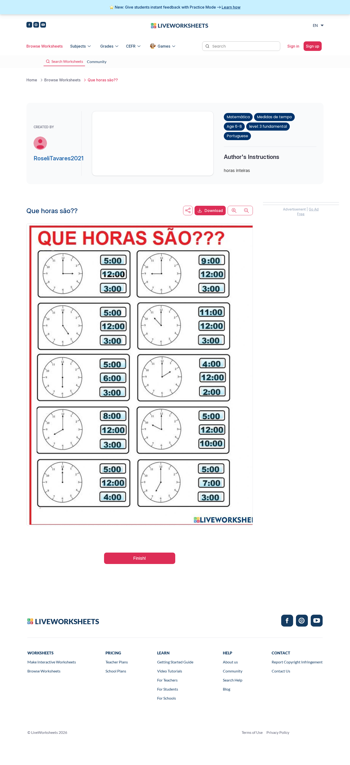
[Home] (179, 25)
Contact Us (281, 671)
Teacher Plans (116, 662)
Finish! (139, 558)
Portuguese (237, 136)
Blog (226, 689)
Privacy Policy (277, 732)
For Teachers (167, 680)
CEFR (130, 46)
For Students (167, 689)
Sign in (293, 46)
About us (230, 662)
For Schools (166, 698)
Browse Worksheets (44, 46)
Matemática (238, 117)
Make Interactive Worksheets (51, 662)
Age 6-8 (234, 126)
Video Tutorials (169, 671)
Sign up (312, 46)
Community (232, 671)
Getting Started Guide (175, 662)
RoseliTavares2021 (59, 158)
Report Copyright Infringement (297, 662)
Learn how (231, 7)
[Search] (208, 46)
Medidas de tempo (274, 117)
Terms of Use (252, 732)
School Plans (115, 671)
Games (164, 46)
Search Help (232, 680)
